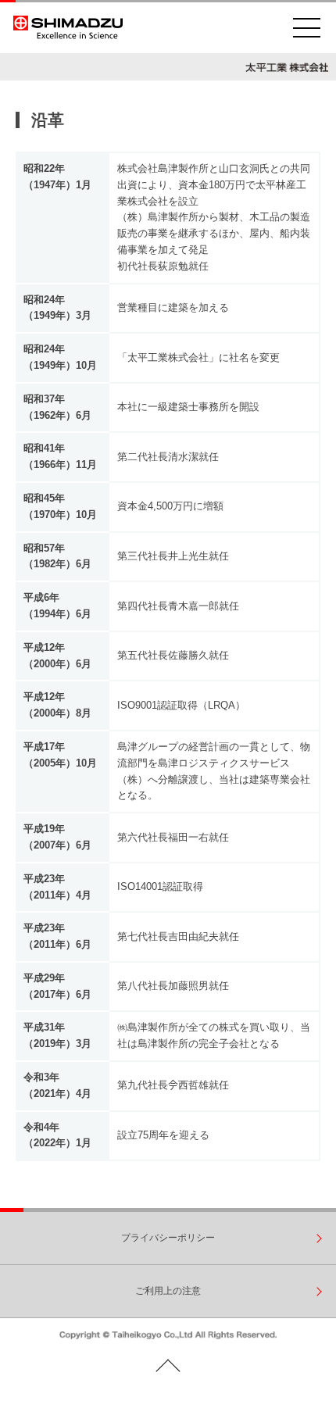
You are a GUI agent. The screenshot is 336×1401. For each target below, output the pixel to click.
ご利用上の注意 (168, 1290)
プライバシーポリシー (168, 1237)
